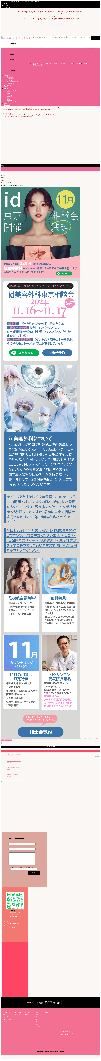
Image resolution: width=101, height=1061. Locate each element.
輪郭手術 (48, 63)
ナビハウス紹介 (18, 1014)
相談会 (93, 65)
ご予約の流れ (56, 47)
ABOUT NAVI (13, 43)
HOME (5, 4)
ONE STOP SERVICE (68, 47)
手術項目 (12, 59)
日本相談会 (30, 1002)
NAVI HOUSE (90, 48)
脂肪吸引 (78, 63)
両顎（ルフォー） (11, 90)
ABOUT (6, 5)
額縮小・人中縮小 (38, 65)
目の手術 (70, 63)
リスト (2, 740)
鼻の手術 (63, 63)
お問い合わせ (7, 7)
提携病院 (12, 54)
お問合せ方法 (46, 47)
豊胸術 (55, 63)
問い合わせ (12, 70)
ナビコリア (36, 47)
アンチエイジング (37, 1024)
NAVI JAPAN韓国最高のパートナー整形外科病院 (48, 1002)
